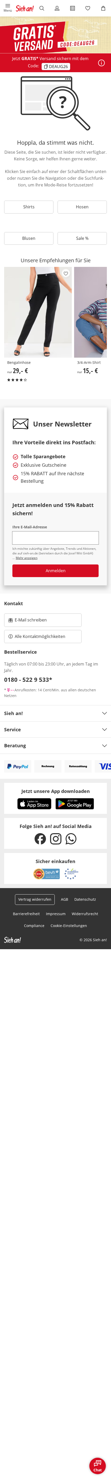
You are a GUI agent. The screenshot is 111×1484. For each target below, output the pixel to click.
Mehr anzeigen (26, 558)
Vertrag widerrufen (34, 899)
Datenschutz (85, 899)
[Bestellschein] (72, 8)
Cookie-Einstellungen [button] (69, 925)
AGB (64, 899)
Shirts (29, 207)
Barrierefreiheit (26, 913)
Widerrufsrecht (85, 913)
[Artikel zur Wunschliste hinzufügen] (66, 273)
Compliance (34, 925)
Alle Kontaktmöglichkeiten (40, 636)
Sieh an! (13, 713)
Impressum (56, 913)
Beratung (15, 745)
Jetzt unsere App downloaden (55, 791)
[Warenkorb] (103, 8)
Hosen (82, 207)
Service (12, 729)
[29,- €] (38, 312)
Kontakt (13, 603)
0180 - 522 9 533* (28, 679)
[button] (7, 8)
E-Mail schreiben (28, 621)
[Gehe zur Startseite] (24, 8)
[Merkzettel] (88, 8)
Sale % (82, 238)
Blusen (28, 238)
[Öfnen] (101, 63)
